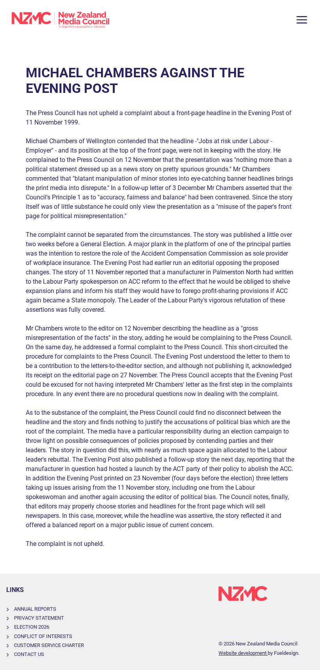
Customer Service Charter (49, 645)
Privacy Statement (39, 618)
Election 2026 (31, 627)
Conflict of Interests (43, 636)
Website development (243, 653)
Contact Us (29, 654)
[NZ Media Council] (60, 20)
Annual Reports (35, 609)
